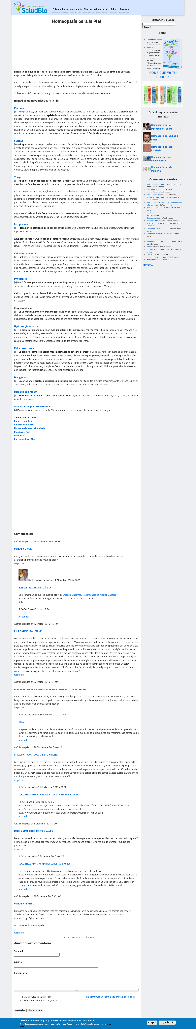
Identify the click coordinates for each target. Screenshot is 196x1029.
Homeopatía (75, 10)
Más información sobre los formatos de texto (109, 997)
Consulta (150, 238)
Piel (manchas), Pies (24, 439)
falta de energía (153, 194)
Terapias (124, 10)
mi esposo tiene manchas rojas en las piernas (164, 184)
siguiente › (77, 937)
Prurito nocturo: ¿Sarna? (28, 631)
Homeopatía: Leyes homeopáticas (161, 158)
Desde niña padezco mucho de (159, 228)
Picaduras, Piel (22, 432)
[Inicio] (30, 7)
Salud (113, 10)
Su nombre (20, 951)
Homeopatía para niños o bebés (164, 137)
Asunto (18, 962)
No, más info (167, 1022)
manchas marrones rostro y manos (33, 831)
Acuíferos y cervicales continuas (159, 223)
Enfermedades (60, 10)
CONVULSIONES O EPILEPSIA (158, 249)
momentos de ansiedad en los (158, 207)
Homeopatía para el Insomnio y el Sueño (161, 126)
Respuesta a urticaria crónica (35, 587)
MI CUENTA (147, 264)
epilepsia (150, 246)
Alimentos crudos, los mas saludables (161, 241)
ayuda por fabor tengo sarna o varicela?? (37, 754)
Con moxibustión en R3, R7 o (158, 233)
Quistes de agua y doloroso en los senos (162, 212)
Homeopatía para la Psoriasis (29, 428)
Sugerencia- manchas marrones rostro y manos (45, 863)
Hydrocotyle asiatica (26, 326)
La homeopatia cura (154, 257)
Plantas (88, 10)
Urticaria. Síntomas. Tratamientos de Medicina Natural (89, 595)
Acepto (152, 1022)
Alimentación (101, 10)
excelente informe (154, 220)
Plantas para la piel (24, 421)
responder (19, 563)
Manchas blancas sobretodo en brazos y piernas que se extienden (50, 689)
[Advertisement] (38, 45)
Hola (21, 722)
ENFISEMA (151, 189)
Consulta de (151, 218)
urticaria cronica (23, 549)
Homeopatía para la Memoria (161, 169)
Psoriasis (19, 435)
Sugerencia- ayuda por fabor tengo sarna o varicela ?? (48, 794)
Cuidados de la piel (24, 424)
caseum (150, 191)
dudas (149, 259)
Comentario (21, 973)
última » (90, 937)
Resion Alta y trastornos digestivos (160, 197)
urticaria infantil (24, 903)
